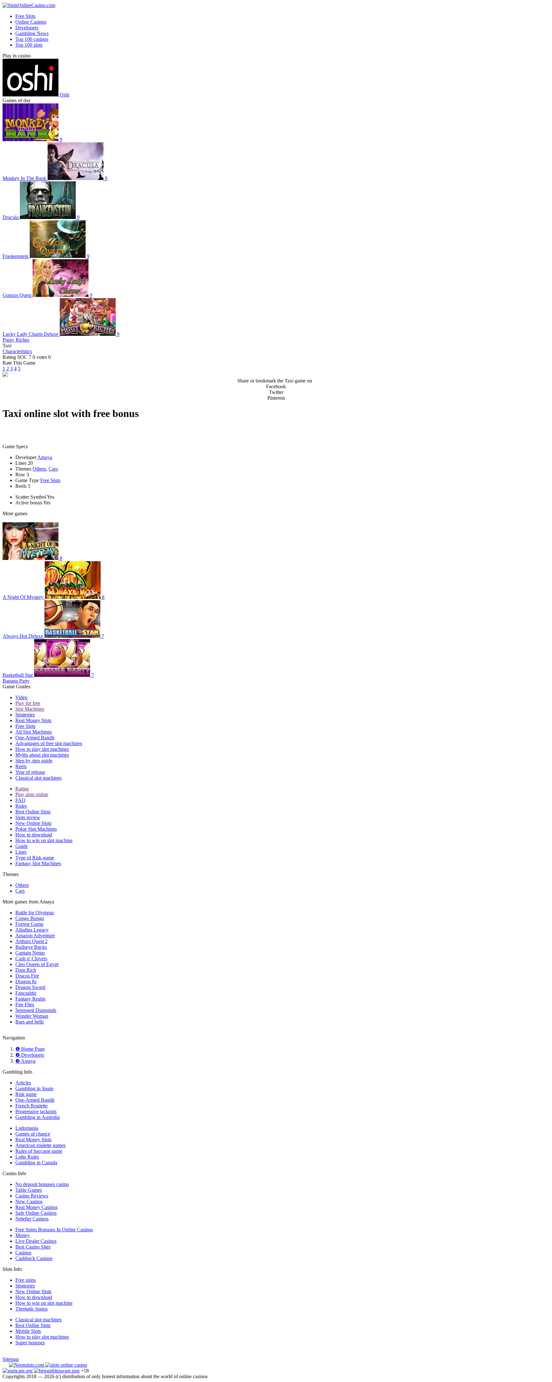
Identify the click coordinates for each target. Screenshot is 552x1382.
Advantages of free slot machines (48, 743)
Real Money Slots (33, 720)
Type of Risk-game (34, 857)
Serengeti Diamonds (35, 1010)
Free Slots (25, 16)
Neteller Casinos (32, 1218)
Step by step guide (33, 760)
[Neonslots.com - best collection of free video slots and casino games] (27, 1365)
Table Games (28, 1190)
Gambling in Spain (34, 1088)
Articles (23, 1082)
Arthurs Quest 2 (31, 941)
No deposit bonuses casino (42, 1184)
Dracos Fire (27, 975)
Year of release (30, 772)
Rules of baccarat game (38, 1151)
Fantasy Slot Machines (38, 863)
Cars (53, 469)
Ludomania (26, 1128)
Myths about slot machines (42, 755)
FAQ (20, 800)
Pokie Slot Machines (36, 829)
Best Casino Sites (32, 1247)
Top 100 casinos (31, 39)
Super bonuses (30, 1342)
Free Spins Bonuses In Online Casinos (54, 1229)
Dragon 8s (25, 981)
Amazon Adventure (35, 935)
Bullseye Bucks (31, 947)
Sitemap (11, 1359)
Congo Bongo (29, 918)
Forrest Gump (29, 924)
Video (21, 697)
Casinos (23, 1252)
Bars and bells (29, 1021)
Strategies (25, 714)
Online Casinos (30, 22)
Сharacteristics (17, 351)
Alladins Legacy (32, 930)
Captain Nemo (30, 952)
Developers (26, 27)
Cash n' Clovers (31, 958)
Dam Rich (25, 970)
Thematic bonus (31, 1308)
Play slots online (31, 794)
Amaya (44, 457)
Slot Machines (29, 709)
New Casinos (28, 1201)
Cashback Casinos (33, 1258)
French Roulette (31, 1105)
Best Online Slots (32, 811)
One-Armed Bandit (34, 737)
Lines (21, 852)
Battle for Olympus (34, 912)
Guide (21, 846)
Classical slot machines (38, 778)
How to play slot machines (42, 749)
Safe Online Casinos (36, 1213)
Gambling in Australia (37, 1117)
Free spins (25, 1280)
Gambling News (32, 33)
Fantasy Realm (30, 998)
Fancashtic (26, 993)
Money (22, 1235)
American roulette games (40, 1145)
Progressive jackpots (36, 1111)
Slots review (27, 817)
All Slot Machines (33, 732)
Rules (21, 806)
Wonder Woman (31, 1016)
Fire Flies (24, 1004)
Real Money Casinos (36, 1207)
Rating (22, 788)
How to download (33, 834)
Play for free (27, 703)
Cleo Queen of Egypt (36, 964)
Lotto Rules (27, 1156)
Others (39, 469)
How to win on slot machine (44, 840)
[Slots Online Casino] (66, 1365)
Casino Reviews (31, 1195)
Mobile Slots (28, 1331)
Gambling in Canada (36, 1162)
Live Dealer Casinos (36, 1241)
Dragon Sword (30, 987)
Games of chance (32, 1134)
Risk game (26, 1094)
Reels (21, 766)
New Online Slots (33, 823)
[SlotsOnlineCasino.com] (29, 5)
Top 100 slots (28, 45)
